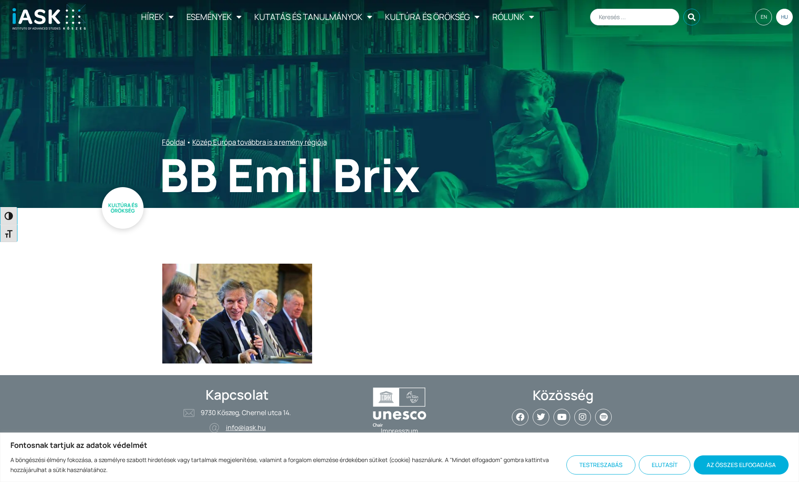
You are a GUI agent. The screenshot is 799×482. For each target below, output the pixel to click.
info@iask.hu (246, 427)
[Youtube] (561, 417)
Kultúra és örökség (427, 16)
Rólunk (508, 16)
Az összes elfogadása (741, 465)
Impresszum (399, 430)
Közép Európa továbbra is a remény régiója (259, 142)
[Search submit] (691, 17)
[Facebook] (520, 417)
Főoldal (173, 142)
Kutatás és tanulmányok (308, 16)
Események (209, 16)
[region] (399, 457)
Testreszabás (601, 465)
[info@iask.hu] (214, 428)
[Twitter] (541, 417)
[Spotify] (603, 417)
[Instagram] (582, 417)
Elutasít (664, 465)
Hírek (152, 16)
